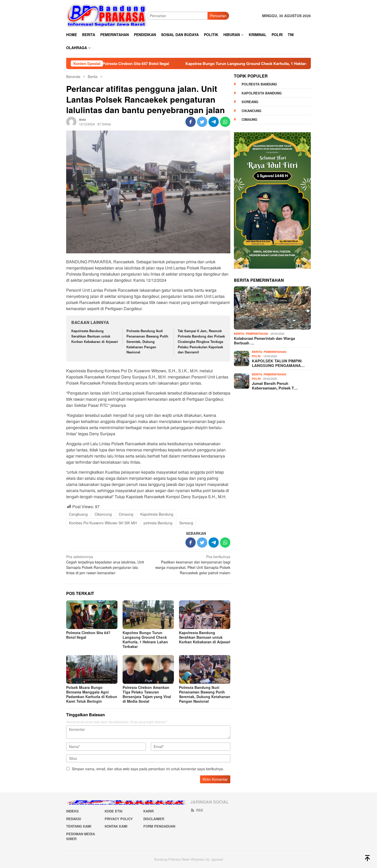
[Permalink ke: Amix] (71, 121)
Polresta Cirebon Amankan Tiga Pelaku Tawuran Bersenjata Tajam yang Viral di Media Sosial (147, 694)
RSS (199, 810)
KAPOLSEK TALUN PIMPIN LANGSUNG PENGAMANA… (278, 363)
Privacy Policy (119, 818)
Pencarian (218, 15)
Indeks (72, 811)
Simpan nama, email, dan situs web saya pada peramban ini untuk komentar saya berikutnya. (148, 768)
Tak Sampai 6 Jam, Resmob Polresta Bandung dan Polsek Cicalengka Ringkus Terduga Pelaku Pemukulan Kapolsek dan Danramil (201, 341)
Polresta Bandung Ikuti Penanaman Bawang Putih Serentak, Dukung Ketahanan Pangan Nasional (147, 341)
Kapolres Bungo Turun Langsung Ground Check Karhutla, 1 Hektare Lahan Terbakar (225, 63)
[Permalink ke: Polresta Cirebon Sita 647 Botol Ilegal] (91, 614)
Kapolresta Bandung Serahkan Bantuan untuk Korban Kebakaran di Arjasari (94, 336)
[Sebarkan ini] (190, 122)
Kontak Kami (116, 826)
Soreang (186, 522)
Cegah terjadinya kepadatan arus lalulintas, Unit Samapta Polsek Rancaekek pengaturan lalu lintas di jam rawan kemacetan (105, 564)
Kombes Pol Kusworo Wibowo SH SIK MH (103, 522)
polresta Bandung (158, 522)
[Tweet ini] (202, 122)
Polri (256, 356)
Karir (148, 811)
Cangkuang (78, 514)
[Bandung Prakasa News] (106, 15)
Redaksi (73, 818)
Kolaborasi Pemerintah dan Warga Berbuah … (264, 340)
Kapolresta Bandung (156, 514)
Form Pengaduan (159, 826)
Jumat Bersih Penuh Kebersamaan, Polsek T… (275, 385)
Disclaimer (153, 818)
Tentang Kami (78, 826)
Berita (239, 333)
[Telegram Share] (214, 122)
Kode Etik (114, 811)
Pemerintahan (257, 333)
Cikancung (103, 514)
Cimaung (126, 514)
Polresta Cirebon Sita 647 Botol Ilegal (88, 635)
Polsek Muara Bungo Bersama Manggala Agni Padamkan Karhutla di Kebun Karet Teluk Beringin (91, 694)
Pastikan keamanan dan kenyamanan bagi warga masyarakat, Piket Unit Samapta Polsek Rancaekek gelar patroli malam (192, 564)
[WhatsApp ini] (225, 122)
